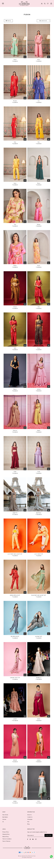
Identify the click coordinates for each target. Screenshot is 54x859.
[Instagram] (30, 839)
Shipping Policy (6, 834)
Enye (38, 348)
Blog (28, 824)
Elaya (38, 59)
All (3, 821)
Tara (15, 224)
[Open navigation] (3, 3)
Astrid (15, 59)
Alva (15, 142)
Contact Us (29, 817)
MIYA (38, 801)
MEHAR (15, 760)
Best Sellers (5, 817)
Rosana (15, 100)
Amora (15, 306)
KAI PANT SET (38, 636)
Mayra (38, 183)
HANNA (38, 760)
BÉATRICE (38, 512)
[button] (43, 20)
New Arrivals (5, 814)
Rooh (38, 265)
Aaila (15, 348)
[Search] (44, 3)
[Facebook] (27, 839)
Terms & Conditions (6, 838)
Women (4, 819)
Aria (39, 306)
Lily (39, 100)
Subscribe (48, 835)
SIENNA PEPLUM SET (15, 595)
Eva (39, 142)
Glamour (15, 430)
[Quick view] (25, 57)
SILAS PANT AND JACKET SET (38, 595)
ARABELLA (38, 677)
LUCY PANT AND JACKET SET (15, 554)
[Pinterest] (32, 839)
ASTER (15, 718)
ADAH (38, 718)
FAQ (28, 821)
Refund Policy (5, 836)
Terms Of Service (6, 841)
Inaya (15, 183)
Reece (15, 389)
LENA (15, 471)
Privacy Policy (5, 832)
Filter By (9, 20)
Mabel (38, 430)
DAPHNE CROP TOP (15, 677)
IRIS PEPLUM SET (15, 636)
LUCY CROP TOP (39, 554)
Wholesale (29, 819)
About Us (29, 814)
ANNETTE (15, 512)
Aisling (38, 389)
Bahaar (38, 224)
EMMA (15, 801)
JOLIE (38, 471)
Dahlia (15, 265)
